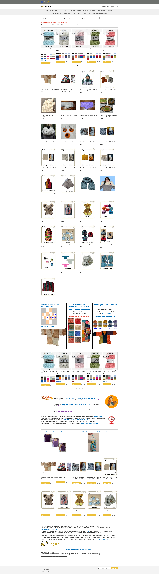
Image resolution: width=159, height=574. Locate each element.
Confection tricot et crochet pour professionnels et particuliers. (75, 419)
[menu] (79, 12)
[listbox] (48, 57)
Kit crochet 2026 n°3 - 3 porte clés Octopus (109, 219)
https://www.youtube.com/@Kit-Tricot (89, 423)
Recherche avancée (45, 569)
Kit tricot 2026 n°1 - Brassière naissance (69, 270)
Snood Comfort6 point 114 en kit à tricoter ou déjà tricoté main (110, 478)
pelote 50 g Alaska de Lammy (109, 48)
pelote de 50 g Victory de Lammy (94, 48)
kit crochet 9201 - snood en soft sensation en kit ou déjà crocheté (49, 142)
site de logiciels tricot (103, 539)
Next (115, 48)
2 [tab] (78, 65)
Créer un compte (114, 1)
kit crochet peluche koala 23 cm (47, 219)
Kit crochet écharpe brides (66, 219)
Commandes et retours (46, 571)
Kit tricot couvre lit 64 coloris (66, 89)
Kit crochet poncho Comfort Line (87, 270)
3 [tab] (80, 65)
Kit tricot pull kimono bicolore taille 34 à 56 (50, 89)
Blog (45, 1)
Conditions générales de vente (47, 529)
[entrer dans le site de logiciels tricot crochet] (57, 546)
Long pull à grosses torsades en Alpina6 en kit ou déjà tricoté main (109, 271)
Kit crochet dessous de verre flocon (68, 244)
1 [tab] (77, 65)
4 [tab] (81, 65)
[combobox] (108, 7)
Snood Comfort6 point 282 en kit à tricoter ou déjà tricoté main (79, 478)
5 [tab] (82, 388)
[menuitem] (47, 10)
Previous (44, 48)
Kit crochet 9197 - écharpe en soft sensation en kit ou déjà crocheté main (108, 116)
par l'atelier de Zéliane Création (77, 404)
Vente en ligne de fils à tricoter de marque (80, 398)
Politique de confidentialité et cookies (49, 567)
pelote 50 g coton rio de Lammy (78, 48)
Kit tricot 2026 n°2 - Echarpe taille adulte (88, 244)
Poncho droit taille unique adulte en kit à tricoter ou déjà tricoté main (49, 297)
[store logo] (46, 6)
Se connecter (106, 1)
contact (56, 529)
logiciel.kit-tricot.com (97, 416)
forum (88, 531)
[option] (42, 54)
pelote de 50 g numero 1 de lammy (63, 48)
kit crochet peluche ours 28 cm (86, 219)
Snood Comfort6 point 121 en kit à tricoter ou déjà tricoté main (94, 478)
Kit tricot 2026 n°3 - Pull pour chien (48, 244)
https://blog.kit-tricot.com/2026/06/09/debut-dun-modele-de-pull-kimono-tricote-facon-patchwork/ (105, 315)
